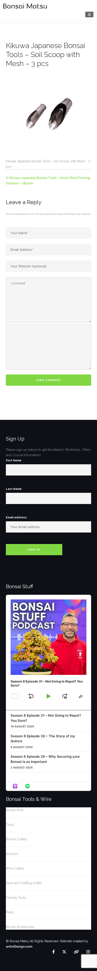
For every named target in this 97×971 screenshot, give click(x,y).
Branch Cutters (16, 839)
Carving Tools (16, 897)
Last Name (14, 489)
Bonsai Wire (14, 810)
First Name (13, 460)
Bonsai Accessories (20, 927)
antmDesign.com (19, 946)
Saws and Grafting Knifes (24, 883)
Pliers (10, 912)
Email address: (16, 517)
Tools (10, 824)
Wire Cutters (15, 868)
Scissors (12, 854)
